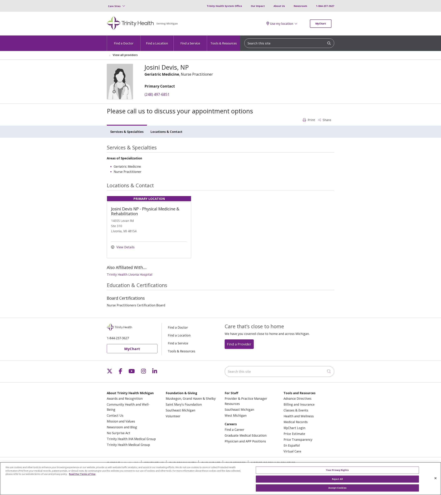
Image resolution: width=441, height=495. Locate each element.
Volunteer (173, 416)
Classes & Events (296, 410)
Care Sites (114, 6)
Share (326, 120)
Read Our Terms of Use (82, 474)
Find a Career (234, 429)
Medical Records (296, 422)
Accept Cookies (337, 487)
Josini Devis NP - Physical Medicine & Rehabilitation (145, 211)
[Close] (435, 478)
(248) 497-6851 (157, 94)
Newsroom (300, 6)
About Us (279, 6)
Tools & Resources (223, 43)
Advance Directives (297, 398)
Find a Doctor (123, 43)
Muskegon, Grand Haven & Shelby (191, 398)
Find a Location (157, 43)
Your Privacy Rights (337, 470)
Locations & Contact (166, 132)
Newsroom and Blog (122, 427)
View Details (125, 247)
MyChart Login (294, 428)
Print (311, 120)
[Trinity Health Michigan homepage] (130, 23)
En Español (292, 445)
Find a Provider (239, 344)
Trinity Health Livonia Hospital (129, 274)
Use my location (281, 23)
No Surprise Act (118, 433)
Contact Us (115, 415)
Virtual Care (292, 451)
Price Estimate (294, 434)
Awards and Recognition (125, 398)
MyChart (320, 23)
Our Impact (258, 6)
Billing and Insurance (299, 404)
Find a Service (190, 43)
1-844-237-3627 (325, 6)
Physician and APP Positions (245, 441)
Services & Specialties (126, 132)
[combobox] (289, 43)
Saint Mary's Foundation (184, 404)
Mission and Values (121, 421)
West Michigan (236, 415)
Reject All (337, 479)
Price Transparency (298, 439)
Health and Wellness (299, 416)
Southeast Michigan (180, 410)
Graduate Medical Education (245, 435)
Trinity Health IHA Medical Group (131, 439)
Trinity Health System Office (224, 6)
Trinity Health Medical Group (128, 445)
